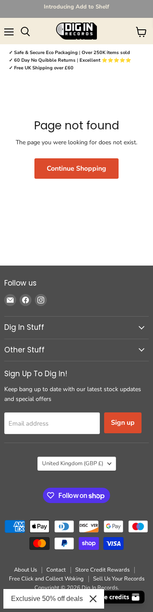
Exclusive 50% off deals (47, 598)
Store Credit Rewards (102, 570)
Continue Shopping (76, 168)
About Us (25, 570)
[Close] (93, 598)
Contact (56, 570)
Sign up (123, 422)
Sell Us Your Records (118, 579)
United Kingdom (72, 463)
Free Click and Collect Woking (46, 579)
